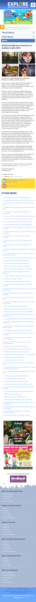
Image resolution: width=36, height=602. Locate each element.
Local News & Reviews (8, 501)
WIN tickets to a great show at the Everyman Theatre (17, 309)
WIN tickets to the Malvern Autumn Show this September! (18, 312)
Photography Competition (9, 575)
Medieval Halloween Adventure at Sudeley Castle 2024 (18, 224)
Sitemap (26, 588)
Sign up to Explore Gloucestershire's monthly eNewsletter (16, 181)
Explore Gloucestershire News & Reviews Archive (17, 29)
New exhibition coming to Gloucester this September (17, 330)
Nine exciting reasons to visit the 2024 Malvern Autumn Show (19, 258)
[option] (18, 479)
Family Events (6, 498)
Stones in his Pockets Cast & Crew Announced (16, 346)
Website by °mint (18, 598)
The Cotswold (6, 513)
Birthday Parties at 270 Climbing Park (13, 357)
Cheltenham (6, 510)
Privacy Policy (19, 588)
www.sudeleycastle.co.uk (23, 165)
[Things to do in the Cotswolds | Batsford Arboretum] (18, 17)
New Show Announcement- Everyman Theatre (16, 381)
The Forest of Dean (7, 515)
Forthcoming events (7, 493)
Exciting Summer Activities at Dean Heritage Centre (17, 197)
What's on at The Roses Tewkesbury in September (17, 266)
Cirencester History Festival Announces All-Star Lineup (18, 222)
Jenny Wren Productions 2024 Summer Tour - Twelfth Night (19, 354)
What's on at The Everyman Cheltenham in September (18, 269)
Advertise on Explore (17, 591)
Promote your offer (20, 593)
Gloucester (5, 508)
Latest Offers (6, 580)
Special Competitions (8, 577)
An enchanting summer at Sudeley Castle (14, 378)
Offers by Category (7, 582)
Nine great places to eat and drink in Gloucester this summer (19, 200)
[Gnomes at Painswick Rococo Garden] (18, 445)
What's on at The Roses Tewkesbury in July (15, 397)
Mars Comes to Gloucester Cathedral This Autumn (17, 263)
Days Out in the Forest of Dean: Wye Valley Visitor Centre (18, 391)
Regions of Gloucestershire (11, 505)
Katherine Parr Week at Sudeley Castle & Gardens (16, 260)
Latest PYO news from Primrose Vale (13, 360)
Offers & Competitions (9, 570)
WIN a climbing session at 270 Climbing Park (15, 306)
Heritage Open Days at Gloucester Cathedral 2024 (17, 281)
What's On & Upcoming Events (12, 491)
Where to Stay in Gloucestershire (13, 539)
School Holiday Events (8, 496)
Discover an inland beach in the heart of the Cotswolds (18, 384)
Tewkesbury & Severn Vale (9, 517)
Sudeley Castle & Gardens (16, 176)
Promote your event (12, 186)
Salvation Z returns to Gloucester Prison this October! (18, 276)
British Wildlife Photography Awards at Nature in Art (17, 349)
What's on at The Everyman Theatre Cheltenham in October (19, 216)
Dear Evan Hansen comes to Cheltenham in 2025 (16, 415)
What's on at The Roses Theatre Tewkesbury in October (18, 219)
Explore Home (6, 27)
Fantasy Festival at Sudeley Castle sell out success (17, 352)
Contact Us (8, 591)
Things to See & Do (8, 522)
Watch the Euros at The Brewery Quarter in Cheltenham (18, 399)
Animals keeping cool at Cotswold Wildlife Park (16, 376)
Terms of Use (11, 588)
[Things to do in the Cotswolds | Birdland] (18, 420)
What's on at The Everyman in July (13, 394)
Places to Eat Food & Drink (11, 556)
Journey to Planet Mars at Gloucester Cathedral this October (19, 319)
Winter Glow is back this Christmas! (13, 279)
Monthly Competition (8, 572)
